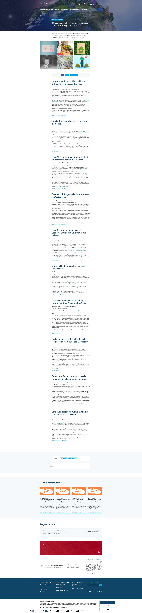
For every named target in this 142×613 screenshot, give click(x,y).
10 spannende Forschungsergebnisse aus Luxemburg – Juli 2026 (47, 500)
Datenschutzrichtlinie (89, 570)
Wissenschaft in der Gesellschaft (62, 590)
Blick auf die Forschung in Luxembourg (65, 15)
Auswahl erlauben (107, 605)
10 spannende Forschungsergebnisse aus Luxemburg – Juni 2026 (63, 500)
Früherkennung (83, 170)
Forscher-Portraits (59, 587)
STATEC (59, 27)
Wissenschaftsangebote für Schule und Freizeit (79, 586)
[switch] (57, 611)
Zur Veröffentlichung (56, 151)
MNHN (78, 512)
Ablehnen (107, 609)
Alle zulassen (107, 602)
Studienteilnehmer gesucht (61, 588)
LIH (61, 27)
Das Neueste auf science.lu (46, 582)
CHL (53, 512)
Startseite (100, 15)
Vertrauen (62, 423)
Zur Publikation (64, 115)
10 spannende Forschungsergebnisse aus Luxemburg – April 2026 (94, 500)
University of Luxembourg (60, 511)
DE (99, 4)
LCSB (63, 27)
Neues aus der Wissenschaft (46, 496)
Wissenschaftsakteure (60, 585)
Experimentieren (64, 9)
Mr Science (84, 9)
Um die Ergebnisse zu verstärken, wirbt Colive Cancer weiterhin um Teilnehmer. (68, 403)
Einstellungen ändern (93, 531)
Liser (48, 511)
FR (101, 4)
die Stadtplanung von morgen (83, 310)
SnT (40, 511)
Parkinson (80, 205)
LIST (57, 27)
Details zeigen (84, 610)
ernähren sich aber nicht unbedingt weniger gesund (75, 250)
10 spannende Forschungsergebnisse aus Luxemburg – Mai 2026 (78, 500)
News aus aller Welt (44, 584)
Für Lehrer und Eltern (74, 9)
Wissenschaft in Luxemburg (46, 9)
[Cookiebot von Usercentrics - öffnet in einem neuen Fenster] (32, 611)
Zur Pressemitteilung (56, 115)
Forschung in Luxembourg (60, 584)
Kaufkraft (82, 131)
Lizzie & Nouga (74, 584)
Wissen (57, 9)
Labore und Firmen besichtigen (77, 588)
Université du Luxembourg (45, 512)
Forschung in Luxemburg (54, 15)
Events (57, 591)
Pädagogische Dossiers (76, 589)
